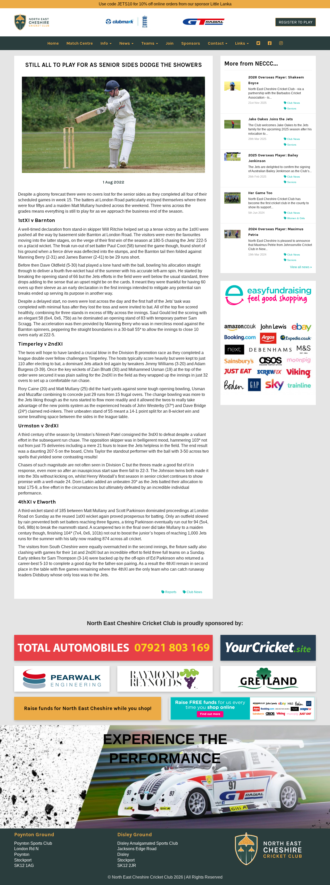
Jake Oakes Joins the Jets (270, 119)
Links (240, 43)
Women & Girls (295, 218)
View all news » (301, 267)
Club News (194, 592)
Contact (216, 43)
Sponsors (190, 43)
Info (105, 43)
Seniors (291, 108)
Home (53, 43)
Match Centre (80, 43)
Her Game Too (260, 193)
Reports (170, 592)
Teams (148, 43)
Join (170, 43)
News (125, 43)
